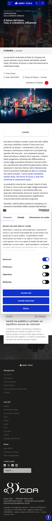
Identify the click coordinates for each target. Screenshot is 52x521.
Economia (27, 11)
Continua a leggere (34, 83)
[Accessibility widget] (48, 517)
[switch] (45, 267)
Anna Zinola (10, 73)
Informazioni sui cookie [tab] (39, 217)
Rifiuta (26, 308)
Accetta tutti (26, 293)
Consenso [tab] (7, 217)
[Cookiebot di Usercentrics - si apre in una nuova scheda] (38, 210)
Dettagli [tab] (21, 217)
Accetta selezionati (26, 301)
